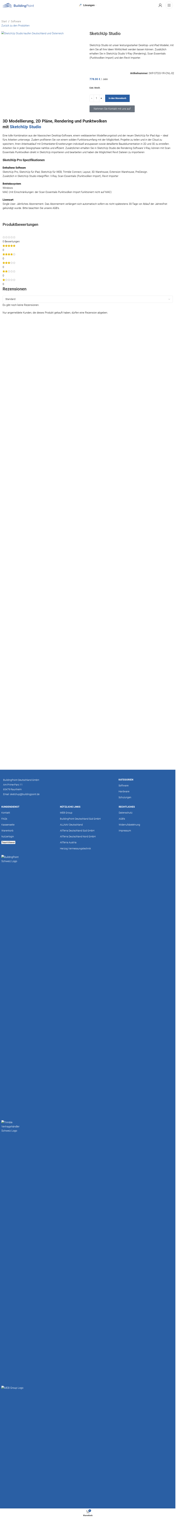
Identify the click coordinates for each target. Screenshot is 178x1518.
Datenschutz (125, 812)
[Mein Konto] (160, 5)
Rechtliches (127, 806)
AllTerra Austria (68, 842)
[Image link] (12, 985)
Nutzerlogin (7, 836)
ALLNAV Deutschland (71, 824)
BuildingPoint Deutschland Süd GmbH (80, 818)
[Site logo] (18, 5)
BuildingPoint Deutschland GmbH (21, 780)
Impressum (125, 830)
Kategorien (126, 779)
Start (4, 21)
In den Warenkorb (117, 98)
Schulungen (125, 797)
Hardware (124, 791)
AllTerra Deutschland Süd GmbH (77, 830)
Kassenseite (7, 824)
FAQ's (4, 818)
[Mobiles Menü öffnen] (169, 5)
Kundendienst (10, 806)
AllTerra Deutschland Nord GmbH (78, 836)
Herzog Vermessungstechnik (75, 848)
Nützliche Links (70, 806)
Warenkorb (7, 830)
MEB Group (66, 812)
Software (16, 21)
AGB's (122, 818)
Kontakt (5, 812)
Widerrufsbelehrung (129, 824)
